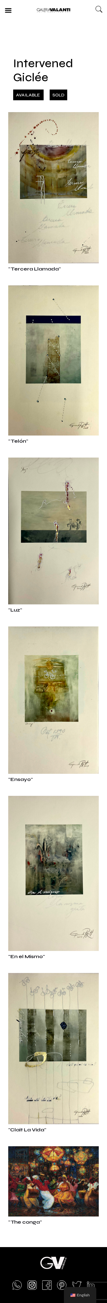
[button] (8, 10)
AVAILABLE (28, 95)
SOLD (58, 95)
